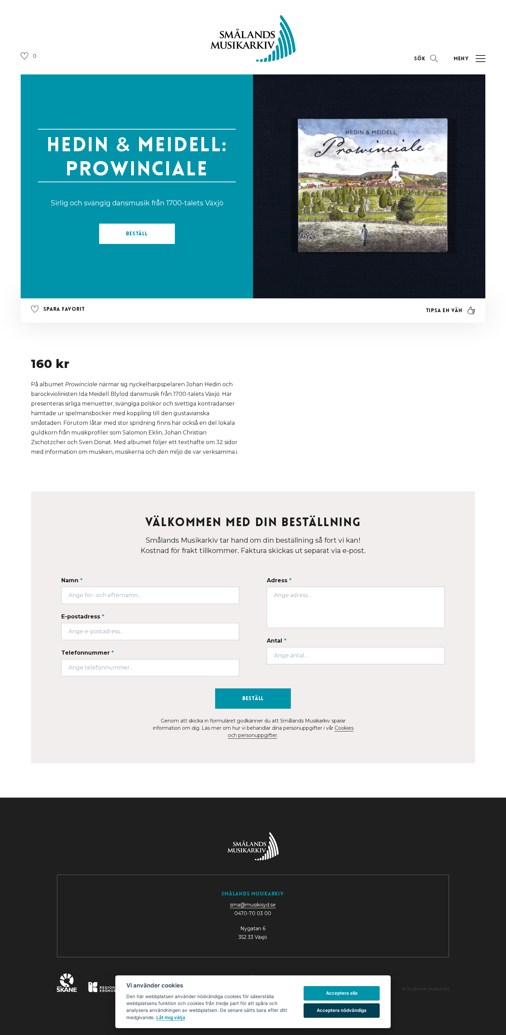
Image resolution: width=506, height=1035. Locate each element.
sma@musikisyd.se (253, 905)
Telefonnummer (87, 652)
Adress (279, 580)
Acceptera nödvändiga (342, 1010)
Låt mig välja (170, 1017)
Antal (276, 640)
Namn (72, 580)
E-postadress (82, 616)
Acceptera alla (342, 993)
